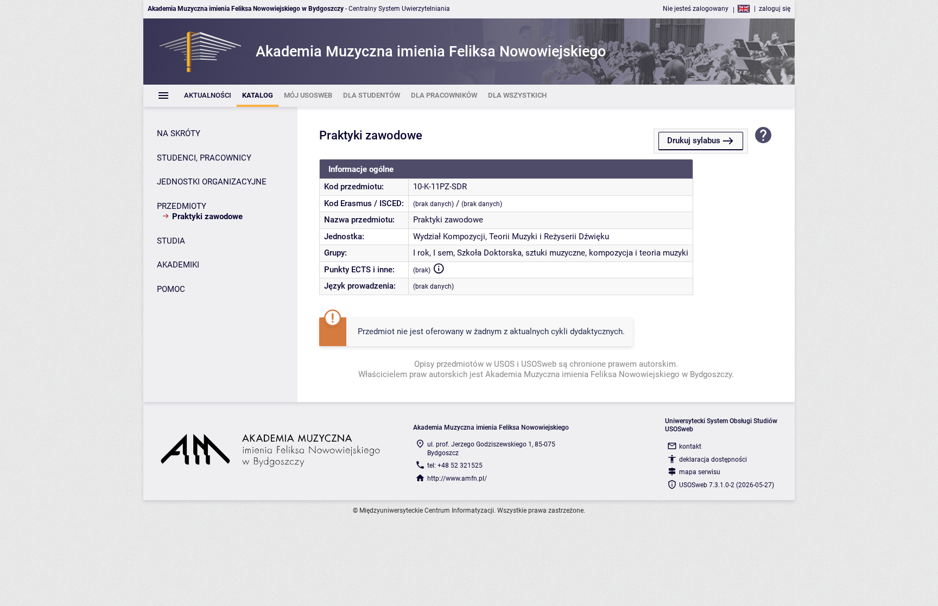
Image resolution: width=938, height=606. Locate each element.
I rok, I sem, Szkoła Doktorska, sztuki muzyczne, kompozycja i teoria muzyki (550, 253)
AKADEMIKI (178, 265)
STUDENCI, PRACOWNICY (204, 158)
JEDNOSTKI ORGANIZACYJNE (212, 182)
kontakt (690, 446)
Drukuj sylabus (693, 140)
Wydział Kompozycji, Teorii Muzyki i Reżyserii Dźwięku (511, 236)
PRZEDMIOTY (181, 206)
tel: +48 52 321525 (455, 465)
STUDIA (171, 241)
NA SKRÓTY (178, 133)
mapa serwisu (699, 472)
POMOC (171, 289)
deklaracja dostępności (713, 459)
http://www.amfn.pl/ (457, 478)
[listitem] (208, 96)
